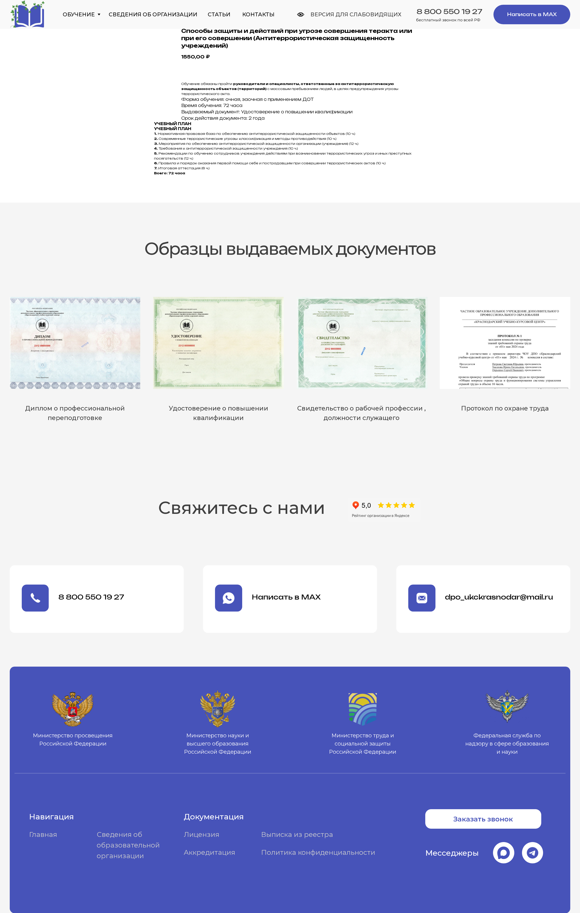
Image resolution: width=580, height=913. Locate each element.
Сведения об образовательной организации (128, 845)
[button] (483, 818)
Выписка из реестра (297, 834)
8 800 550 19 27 (449, 11)
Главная (43, 834)
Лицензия (201, 834)
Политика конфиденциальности (318, 852)
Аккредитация (209, 852)
